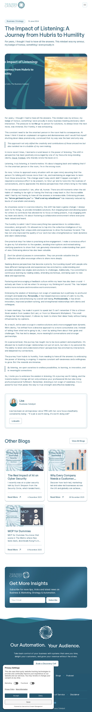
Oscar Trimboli (18, 158)
